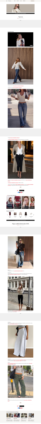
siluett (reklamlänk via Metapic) (17, 87)
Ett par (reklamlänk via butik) (12, 363)
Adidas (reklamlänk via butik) (17, 360)
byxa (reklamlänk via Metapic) (17, 310)
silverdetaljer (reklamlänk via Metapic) (18, 85)
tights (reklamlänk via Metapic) (20, 184)
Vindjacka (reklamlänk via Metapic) (13, 139)
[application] (20, 39)
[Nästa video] (33, 202)
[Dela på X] (19, 192)
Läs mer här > (24, 13)
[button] (10, 202)
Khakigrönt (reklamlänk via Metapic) (13, 182)
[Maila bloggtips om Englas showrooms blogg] (22, 192)
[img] (18, 190)
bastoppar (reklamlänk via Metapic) (14, 137)
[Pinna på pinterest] (21, 192)
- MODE (7, 419)
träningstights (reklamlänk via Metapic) (14, 274)
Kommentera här (21, 190)
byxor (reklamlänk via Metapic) (22, 359)
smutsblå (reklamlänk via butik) (18, 270)
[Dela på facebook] (18, 192)
